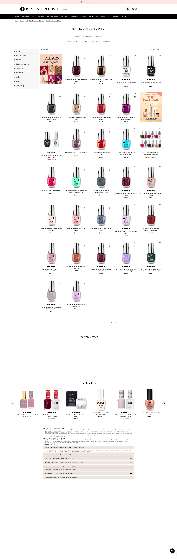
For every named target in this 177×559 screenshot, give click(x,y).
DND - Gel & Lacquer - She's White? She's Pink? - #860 (125, 415)
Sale (33, 16)
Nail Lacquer (96, 41)
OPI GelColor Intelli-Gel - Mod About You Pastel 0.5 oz (100, 413)
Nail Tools (64, 16)
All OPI (75, 41)
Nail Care (83, 16)
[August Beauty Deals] (151, 107)
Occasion (19, 73)
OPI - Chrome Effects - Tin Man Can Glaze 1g (76, 415)
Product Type (21, 55)
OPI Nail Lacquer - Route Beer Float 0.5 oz (149, 413)
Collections (115, 16)
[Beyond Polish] (39, 9)
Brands (17, 16)
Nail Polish (41, 16)
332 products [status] (44, 49)
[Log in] (136, 9)
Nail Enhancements (52, 16)
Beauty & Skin (105, 16)
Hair (97, 16)
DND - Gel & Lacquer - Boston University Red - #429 (52, 415)
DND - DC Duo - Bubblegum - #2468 (27, 415)
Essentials (106, 41)
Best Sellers (88, 383)
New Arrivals (25, 16)
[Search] (128, 9)
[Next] (164, 403)
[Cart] (139, 9)
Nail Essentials (74, 16)
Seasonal (19, 68)
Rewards (123, 16)
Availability (20, 86)
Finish (18, 60)
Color (18, 51)
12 (111, 322)
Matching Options (22, 64)
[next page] (115, 322)
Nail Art (91, 16)
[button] (156, 50)
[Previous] (13, 403)
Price (18, 81)
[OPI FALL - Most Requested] (51, 69)
